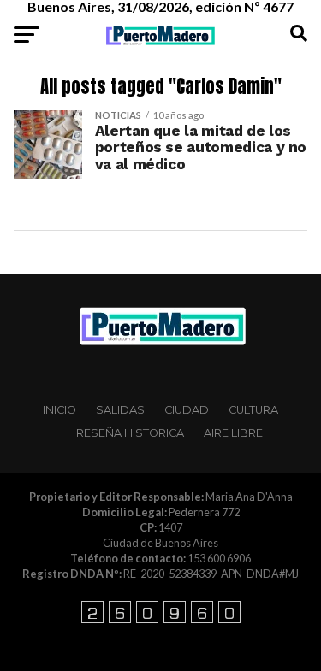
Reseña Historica (130, 433)
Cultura (253, 409)
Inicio (59, 409)
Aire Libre (233, 433)
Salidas (120, 409)
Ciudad (186, 409)
